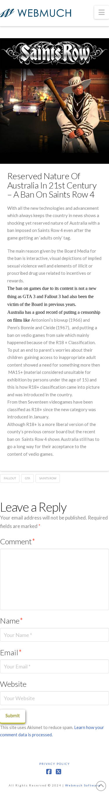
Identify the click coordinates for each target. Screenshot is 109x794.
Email (11, 652)
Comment (17, 541)
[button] (101, 12)
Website (13, 683)
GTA (27, 478)
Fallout (10, 478)
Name (11, 620)
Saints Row (47, 478)
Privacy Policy (54, 763)
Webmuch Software (83, 785)
